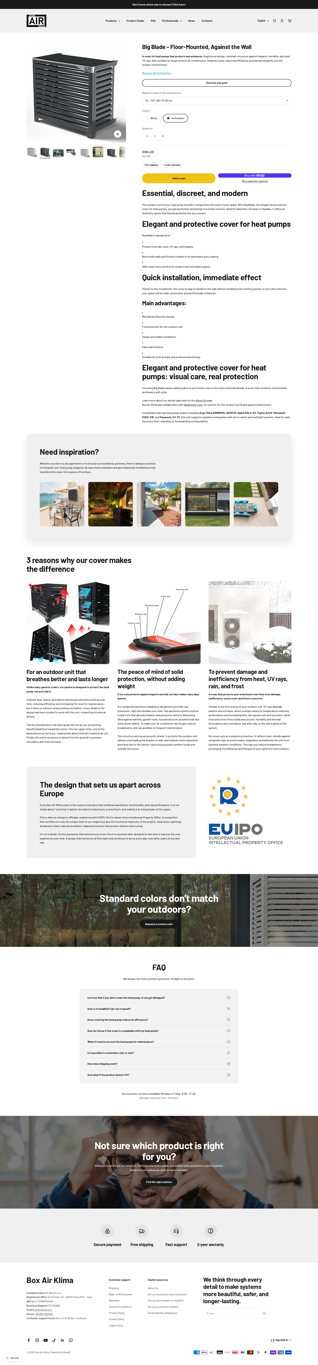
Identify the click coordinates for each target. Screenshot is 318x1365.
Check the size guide (217, 82)
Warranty (114, 1300)
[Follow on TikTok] (54, 1340)
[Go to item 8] (124, 152)
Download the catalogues (162, 1312)
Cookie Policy (116, 1319)
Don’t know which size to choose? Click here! (159, 4)
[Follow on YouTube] (45, 1340)
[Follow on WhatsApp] (71, 1340)
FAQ (153, 20)
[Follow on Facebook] (28, 1340)
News (191, 20)
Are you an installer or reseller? (166, 1300)
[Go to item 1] (31, 152)
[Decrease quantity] (147, 136)
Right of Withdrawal (120, 1294)
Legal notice (116, 1325)
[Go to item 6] (98, 152)
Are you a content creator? (163, 1306)
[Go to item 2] (45, 152)
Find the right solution (159, 1181)
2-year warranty (172, 165)
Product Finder (135, 20)
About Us (153, 1288)
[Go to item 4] (71, 153)
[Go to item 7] (111, 152)
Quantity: (147, 128)
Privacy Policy (117, 1312)
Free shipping (151, 165)
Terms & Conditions (120, 1306)
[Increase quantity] (163, 136)
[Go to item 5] (85, 152)
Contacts (207, 20)
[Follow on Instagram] (37, 1340)
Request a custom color (159, 924)
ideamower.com (193, 404)
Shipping (114, 1288)
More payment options (255, 181)
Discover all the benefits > (157, 72)
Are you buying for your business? (167, 1294)
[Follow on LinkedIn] (62, 1340)
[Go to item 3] (58, 153)
